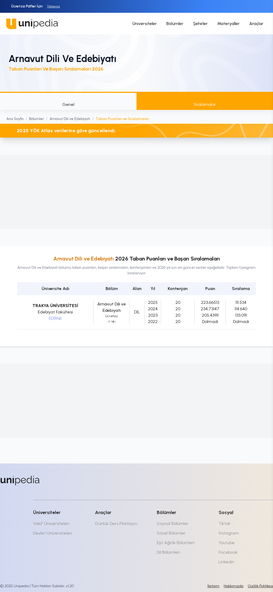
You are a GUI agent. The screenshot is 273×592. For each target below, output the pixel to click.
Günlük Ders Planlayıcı (116, 523)
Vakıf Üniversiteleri (51, 523)
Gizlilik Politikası (260, 586)
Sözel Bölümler (171, 533)
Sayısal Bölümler (172, 523)
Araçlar (256, 23)
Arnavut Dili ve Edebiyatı (70, 119)
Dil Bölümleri (168, 552)
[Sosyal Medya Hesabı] (225, 479)
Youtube (227, 542)
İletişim (213, 586)
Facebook (228, 552)
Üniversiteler (145, 23)
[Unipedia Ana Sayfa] (32, 23)
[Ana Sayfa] (20, 480)
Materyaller (228, 23)
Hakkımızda (233, 586)
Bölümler (174, 23)
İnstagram (229, 533)
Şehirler (200, 23)
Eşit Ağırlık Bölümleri (176, 542)
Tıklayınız (53, 6)
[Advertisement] (136, 192)
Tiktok (224, 523)
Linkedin (226, 561)
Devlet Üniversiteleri (52, 533)
